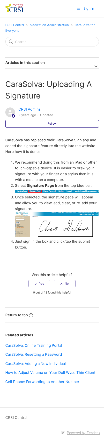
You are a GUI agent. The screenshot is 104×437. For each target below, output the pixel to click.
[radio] (39, 283)
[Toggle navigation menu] (78, 8)
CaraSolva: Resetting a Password (33, 354)
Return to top (16, 315)
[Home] (14, 11)
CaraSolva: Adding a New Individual (35, 363)
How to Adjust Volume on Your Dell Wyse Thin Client (50, 372)
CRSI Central (14, 25)
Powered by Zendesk (83, 433)
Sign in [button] (88, 8)
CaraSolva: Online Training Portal (33, 345)
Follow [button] (52, 123)
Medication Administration (49, 25)
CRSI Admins (29, 109)
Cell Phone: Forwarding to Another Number (42, 381)
